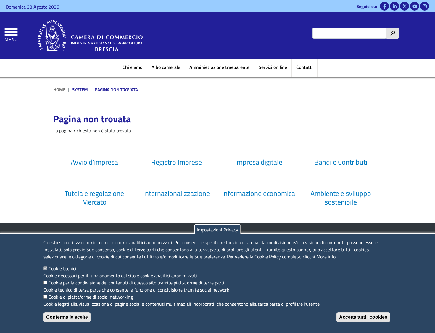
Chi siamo (132, 67)
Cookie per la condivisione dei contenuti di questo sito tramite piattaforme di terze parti (136, 282)
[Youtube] (414, 6)
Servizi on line (273, 67)
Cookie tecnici (62, 268)
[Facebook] (384, 6)
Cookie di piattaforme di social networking (91, 296)
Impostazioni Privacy (217, 229)
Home (59, 89)
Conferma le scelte (67, 317)
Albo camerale (166, 67)
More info (326, 256)
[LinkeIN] (394, 6)
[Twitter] (404, 6)
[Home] (90, 35)
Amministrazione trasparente (219, 67)
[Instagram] (424, 6)
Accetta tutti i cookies (363, 317)
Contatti (304, 67)
